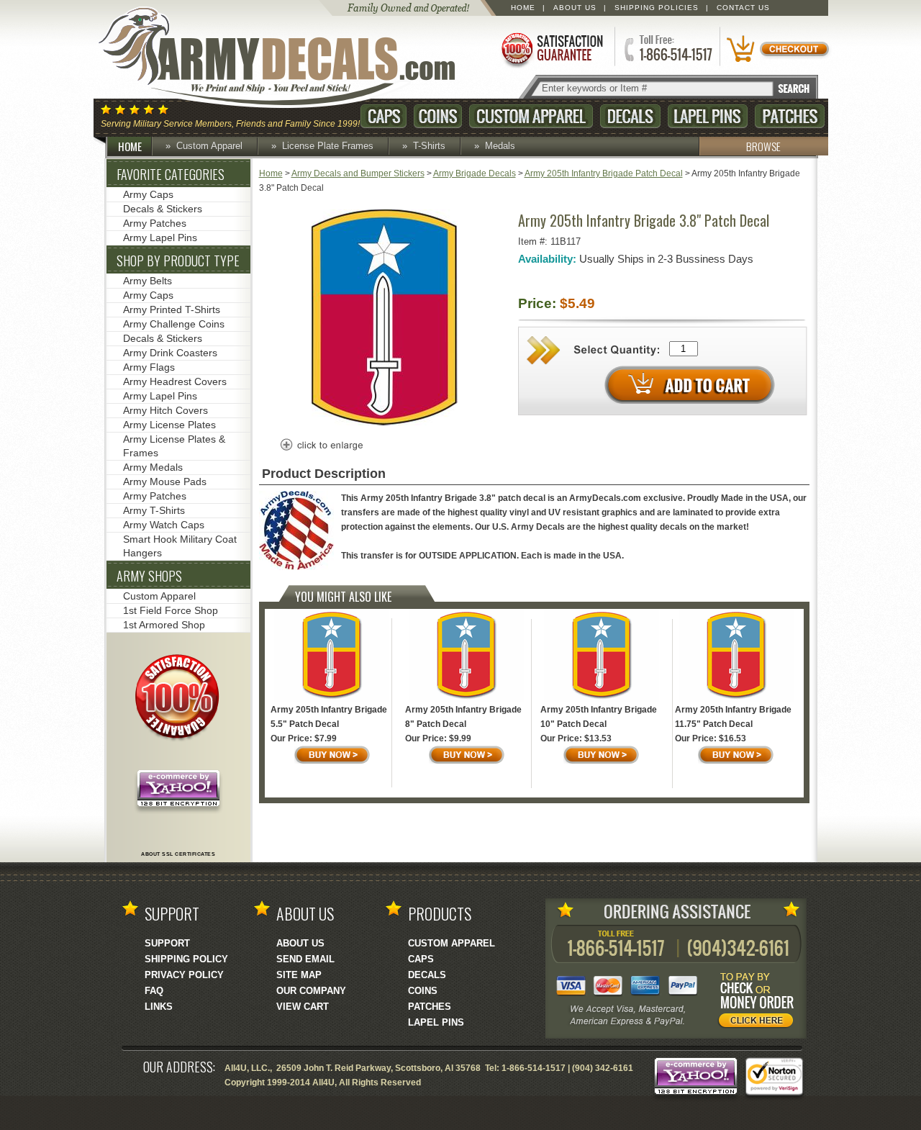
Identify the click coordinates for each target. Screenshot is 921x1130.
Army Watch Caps (163, 524)
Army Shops (149, 575)
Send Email (305, 959)
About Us (574, 8)
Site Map (299, 974)
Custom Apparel (531, 116)
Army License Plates (169, 424)
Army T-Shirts (154, 510)
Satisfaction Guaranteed (551, 48)
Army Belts (147, 280)
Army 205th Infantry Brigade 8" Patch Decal (463, 717)
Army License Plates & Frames (174, 445)
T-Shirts (429, 145)
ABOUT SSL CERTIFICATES (178, 853)
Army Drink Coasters (170, 352)
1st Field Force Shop (170, 610)
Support (167, 943)
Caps (383, 116)
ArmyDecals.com (290, 57)
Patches (790, 116)
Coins (438, 116)
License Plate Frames (327, 145)
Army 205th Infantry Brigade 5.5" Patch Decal (329, 717)
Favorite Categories (170, 174)
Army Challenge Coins (173, 324)
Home (523, 8)
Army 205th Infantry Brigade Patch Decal (604, 173)
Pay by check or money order (760, 1003)
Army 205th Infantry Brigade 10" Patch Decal (598, 717)
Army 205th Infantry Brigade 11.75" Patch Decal (733, 717)
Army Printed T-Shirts (171, 309)
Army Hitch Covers (165, 410)
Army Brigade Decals (474, 173)
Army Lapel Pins (160, 237)
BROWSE (763, 146)
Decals (630, 116)
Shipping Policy (186, 959)
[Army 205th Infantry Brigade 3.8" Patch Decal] (385, 422)
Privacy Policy (184, 974)
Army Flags (149, 367)
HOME (130, 146)
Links (159, 1006)
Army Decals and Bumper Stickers (358, 173)
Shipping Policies (656, 8)
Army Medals (153, 467)
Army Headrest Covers (175, 381)
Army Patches (154, 223)
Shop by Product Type (178, 260)
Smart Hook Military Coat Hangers (180, 546)
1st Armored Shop (164, 624)
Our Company (311, 990)
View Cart (302, 1006)
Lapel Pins (708, 116)
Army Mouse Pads (165, 481)
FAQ (154, 990)
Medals (500, 145)
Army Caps (148, 194)
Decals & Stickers (162, 208)
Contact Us (743, 8)
